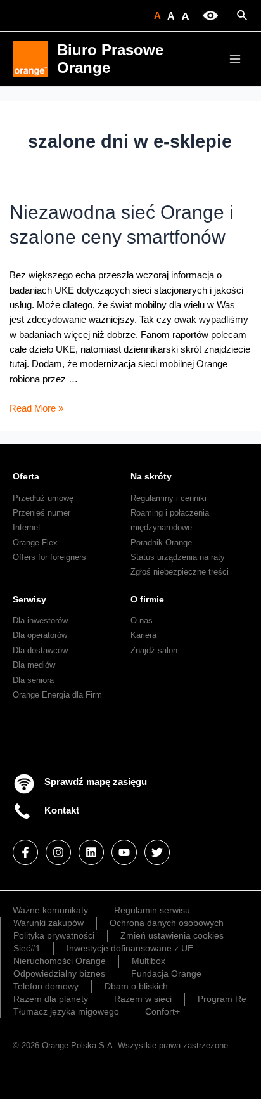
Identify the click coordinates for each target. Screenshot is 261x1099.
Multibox (148, 961)
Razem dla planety (50, 999)
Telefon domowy (46, 986)
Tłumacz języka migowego (66, 1011)
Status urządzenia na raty (177, 557)
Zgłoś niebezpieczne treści (179, 571)
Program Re (222, 999)
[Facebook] (25, 852)
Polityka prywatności (53, 935)
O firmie (147, 599)
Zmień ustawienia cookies (172, 935)
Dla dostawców (40, 650)
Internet (27, 527)
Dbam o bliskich (136, 986)
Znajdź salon (153, 650)
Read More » (36, 408)
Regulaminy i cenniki (168, 498)
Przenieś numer (41, 512)
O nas (141, 620)
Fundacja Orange (166, 973)
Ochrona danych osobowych (167, 923)
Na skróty (151, 476)
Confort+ (162, 1011)
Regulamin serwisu (152, 910)
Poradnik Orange (161, 542)
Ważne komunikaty (50, 910)
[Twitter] (157, 852)
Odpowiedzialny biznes (59, 973)
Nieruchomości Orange (59, 961)
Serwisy (29, 599)
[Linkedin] (91, 852)
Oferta (26, 476)
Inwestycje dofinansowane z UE (130, 948)
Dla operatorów (40, 635)
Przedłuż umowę (43, 498)
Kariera (143, 635)
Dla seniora (33, 680)
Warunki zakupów (48, 923)
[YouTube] (124, 852)
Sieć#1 (27, 948)
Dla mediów (34, 665)
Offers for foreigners (49, 557)
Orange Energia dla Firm (57, 694)
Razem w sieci (143, 999)
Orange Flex (35, 542)
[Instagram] (58, 852)
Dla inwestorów (40, 620)
